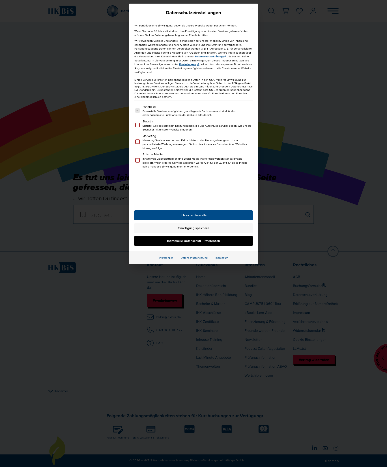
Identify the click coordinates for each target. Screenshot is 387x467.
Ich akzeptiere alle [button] (193, 215)
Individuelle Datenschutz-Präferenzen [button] (193, 241)
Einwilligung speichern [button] (193, 228)
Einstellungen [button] (187, 64)
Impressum (221, 257)
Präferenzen (166, 257)
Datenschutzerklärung (209, 56)
